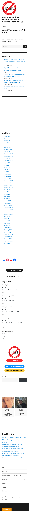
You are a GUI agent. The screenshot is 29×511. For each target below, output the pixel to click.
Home (4, 467)
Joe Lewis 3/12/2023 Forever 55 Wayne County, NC (21, 412)
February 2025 (8, 176)
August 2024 (7, 189)
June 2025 (7, 167)
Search (4, 376)
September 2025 (8, 160)
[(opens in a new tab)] (12, 101)
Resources (5, 479)
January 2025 (8, 178)
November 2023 (8, 209)
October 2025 (8, 158)
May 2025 (7, 169)
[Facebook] (4, 260)
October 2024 (8, 185)
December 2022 (8, 234)
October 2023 (8, 212)
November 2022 (8, 236)
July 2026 (6, 138)
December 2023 (8, 207)
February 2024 (8, 203)
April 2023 (7, 225)
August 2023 (7, 216)
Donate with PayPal (14, 371)
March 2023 (7, 227)
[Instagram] (7, 260)
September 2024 (8, 187)
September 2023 (8, 214)
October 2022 (8, 238)
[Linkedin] (14, 260)
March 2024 (7, 201)
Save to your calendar (9, 327)
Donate (4, 491)
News (4, 483)
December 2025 (8, 154)
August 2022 (7, 243)
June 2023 (7, 221)
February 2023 (8, 230)
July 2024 (6, 192)
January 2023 (8, 232)
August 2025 (7, 163)
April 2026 (7, 145)
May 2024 (7, 196)
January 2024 (8, 205)
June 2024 (7, 194)
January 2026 (8, 151)
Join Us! (14, 360)
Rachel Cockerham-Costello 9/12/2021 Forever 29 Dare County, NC (8, 412)
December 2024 (8, 180)
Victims (4, 471)
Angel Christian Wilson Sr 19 (10, 311)
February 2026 (8, 149)
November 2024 (8, 183)
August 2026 (7, 136)
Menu (4, 26)
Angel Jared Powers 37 (8, 336)
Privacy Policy (12, 497)
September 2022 (8, 241)
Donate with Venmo (14, 367)
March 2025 (7, 174)
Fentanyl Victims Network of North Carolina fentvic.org (12, 19)
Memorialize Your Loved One (11, 475)
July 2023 (6, 218)
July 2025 (6, 165)
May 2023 (7, 223)
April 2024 (7, 198)
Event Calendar (14, 270)
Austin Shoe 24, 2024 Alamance (11, 300)
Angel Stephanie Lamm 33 (9, 289)
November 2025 (8, 156)
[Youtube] (11, 260)
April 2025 (7, 171)
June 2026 (7, 140)
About (4, 487)
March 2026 (7, 147)
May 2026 (7, 142)
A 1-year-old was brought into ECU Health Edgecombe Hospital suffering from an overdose (14, 62)
